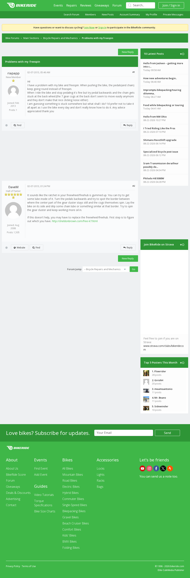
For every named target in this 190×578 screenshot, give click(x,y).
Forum (117, 5)
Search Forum (71, 14)
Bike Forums (12, 38)
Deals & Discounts (18, 493)
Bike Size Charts (44, 511)
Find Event (41, 468)
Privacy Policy (13, 566)
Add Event (40, 475)
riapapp (13, 73)
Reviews (85, 5)
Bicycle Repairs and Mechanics (60, 38)
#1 (133, 72)
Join (165, 5)
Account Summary (130, 14)
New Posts (108, 14)
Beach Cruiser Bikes (75, 523)
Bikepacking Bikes (74, 511)
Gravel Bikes (70, 517)
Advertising (13, 499)
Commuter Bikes (73, 499)
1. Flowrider (159, 371)
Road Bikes (69, 480)
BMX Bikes (69, 541)
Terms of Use (29, 566)
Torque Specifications (43, 503)
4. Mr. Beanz (159, 397)
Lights (100, 475)
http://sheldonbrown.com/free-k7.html (75, 221)
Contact (11, 505)
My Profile (151, 14)
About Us (12, 468)
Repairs (71, 5)
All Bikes (67, 468)
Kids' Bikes (69, 535)
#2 (133, 185)
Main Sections (31, 38)
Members (90, 14)
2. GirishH (157, 380)
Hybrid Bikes (70, 493)
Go (133, 269)
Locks (100, 468)
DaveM (13, 187)
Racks (100, 480)
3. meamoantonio (162, 389)
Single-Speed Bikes (74, 505)
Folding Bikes (71, 548)
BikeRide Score (16, 475)
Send (167, 433)
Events (58, 5)
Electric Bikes (71, 487)
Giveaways (102, 5)
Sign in (175, 5)
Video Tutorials (44, 495)
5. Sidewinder (160, 406)
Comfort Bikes (71, 529)
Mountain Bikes (72, 475)
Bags (100, 487)
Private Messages (173, 14)
